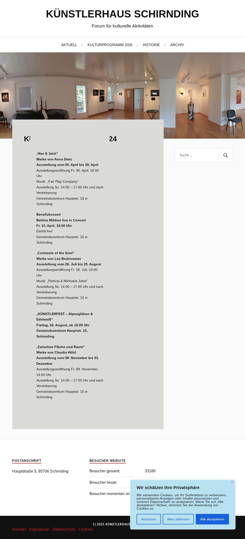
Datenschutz (64, 529)
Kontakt (19, 529)
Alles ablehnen (178, 519)
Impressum (39, 529)
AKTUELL (69, 45)
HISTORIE (151, 45)
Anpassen (148, 519)
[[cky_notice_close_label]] (232, 482)
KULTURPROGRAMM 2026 (110, 45)
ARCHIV (177, 45)
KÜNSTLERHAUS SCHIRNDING (122, 14)
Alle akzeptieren (212, 519)
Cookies (85, 529)
